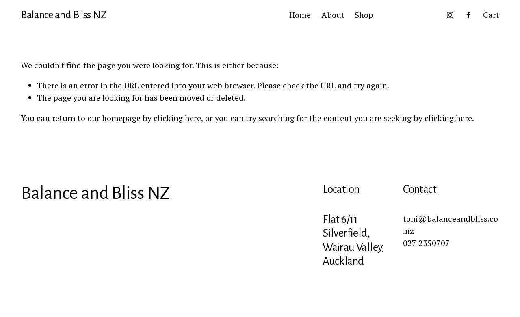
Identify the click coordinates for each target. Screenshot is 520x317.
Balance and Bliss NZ (63, 15)
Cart (491, 14)
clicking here (177, 117)
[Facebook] (468, 15)
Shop (364, 14)
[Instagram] (450, 15)
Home (300, 14)
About (332, 14)
